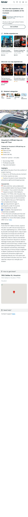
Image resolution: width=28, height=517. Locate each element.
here (13, 314)
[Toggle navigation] (26, 2)
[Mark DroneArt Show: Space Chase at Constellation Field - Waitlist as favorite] (24, 65)
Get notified (14, 26)
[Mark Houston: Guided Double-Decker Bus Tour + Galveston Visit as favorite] (11, 37)
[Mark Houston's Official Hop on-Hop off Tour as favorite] (25, 116)
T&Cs (10, 220)
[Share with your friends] (25, 112)
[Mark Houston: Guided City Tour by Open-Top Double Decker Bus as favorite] (24, 37)
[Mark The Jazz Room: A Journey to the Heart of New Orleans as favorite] (11, 65)
